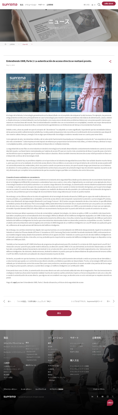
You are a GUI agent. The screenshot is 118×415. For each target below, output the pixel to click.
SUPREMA (9, 5)
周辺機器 (6, 375)
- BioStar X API (30, 351)
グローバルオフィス (98, 354)
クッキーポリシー (26, 389)
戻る (59, 313)
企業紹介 (95, 343)
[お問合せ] (110, 402)
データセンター (53, 349)
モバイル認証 (8, 377)
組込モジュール (31, 365)
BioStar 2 (7, 357)
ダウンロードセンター (77, 343)
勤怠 (49, 372)
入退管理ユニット (9, 366)
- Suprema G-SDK (31, 354)
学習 (71, 349)
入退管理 (51, 369)
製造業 (50, 360)
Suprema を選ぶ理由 (99, 346)
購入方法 (87, 5)
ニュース (25, 44)
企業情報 (12, 44)
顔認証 (50, 375)
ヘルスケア (51, 352)
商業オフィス (52, 355)
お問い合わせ (108, 3)
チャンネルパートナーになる (79, 369)
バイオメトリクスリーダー (12, 369)
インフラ (51, 357)
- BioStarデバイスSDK (33, 357)
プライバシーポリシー (10, 389)
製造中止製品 (74, 352)
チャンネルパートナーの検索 (79, 366)
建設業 (50, 346)
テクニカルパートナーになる (79, 371)
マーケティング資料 (76, 346)
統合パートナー (31, 346)
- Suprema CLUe (31, 360)
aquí (14, 282)
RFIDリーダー (8, 372)
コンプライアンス (40, 389)
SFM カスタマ (74, 374)
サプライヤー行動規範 (56, 389)
